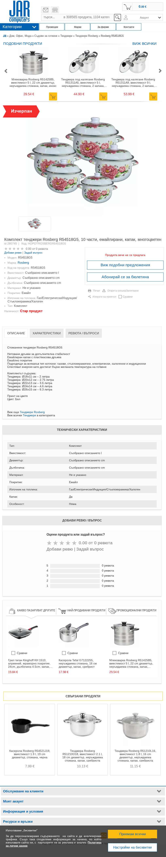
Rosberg (23, 262)
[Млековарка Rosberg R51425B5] (124, 646)
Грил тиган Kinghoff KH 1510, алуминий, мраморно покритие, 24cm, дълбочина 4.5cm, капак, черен (29, 663)
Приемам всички (132, 834)
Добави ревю (13, 252)
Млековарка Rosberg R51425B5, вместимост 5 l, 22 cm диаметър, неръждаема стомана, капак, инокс (33, 82)
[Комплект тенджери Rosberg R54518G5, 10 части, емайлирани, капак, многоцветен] (82, 160)
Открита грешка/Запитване (123, 290)
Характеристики (47, 333)
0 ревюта (42, 248)
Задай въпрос (33, 252)
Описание (16, 333)
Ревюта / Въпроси (83, 333)
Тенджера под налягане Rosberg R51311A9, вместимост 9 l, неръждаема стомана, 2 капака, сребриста (133, 82)
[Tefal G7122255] (74, 646)
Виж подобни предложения (125, 265)
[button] (6, 71)
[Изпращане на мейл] (45, 9)
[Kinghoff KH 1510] (23, 646)
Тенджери (66, 35)
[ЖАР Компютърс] (19, 12)
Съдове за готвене (45, 35)
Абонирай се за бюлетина (125, 277)
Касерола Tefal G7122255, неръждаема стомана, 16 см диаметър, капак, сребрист (78, 663)
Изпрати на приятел (104, 296)
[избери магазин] (55, 9)
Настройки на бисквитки (132, 847)
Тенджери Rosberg (86, 35)
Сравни (128, 296)
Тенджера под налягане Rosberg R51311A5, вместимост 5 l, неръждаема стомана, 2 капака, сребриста (83, 82)
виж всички (144, 44)
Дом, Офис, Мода (20, 35)
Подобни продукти (22, 44)
